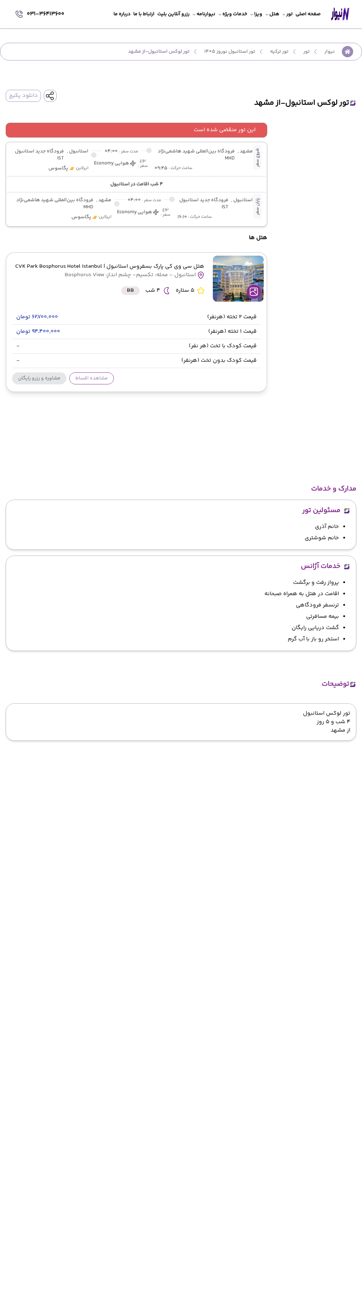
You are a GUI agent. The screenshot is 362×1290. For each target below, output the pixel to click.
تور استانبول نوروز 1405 (229, 51)
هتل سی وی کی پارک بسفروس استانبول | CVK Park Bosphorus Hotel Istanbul (109, 266)
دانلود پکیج (23, 96)
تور (306, 51)
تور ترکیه (279, 51)
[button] (91, 378)
